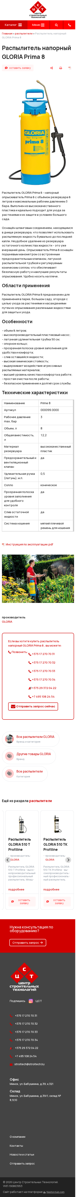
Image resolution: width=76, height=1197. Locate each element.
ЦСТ (39, 1001)
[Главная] (38, 17)
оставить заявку (20, 68)
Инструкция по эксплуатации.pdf (29, 544)
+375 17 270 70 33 (43, 671)
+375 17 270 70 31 (43, 654)
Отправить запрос (25, 943)
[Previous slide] (8, 860)
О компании (17, 1137)
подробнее (16, 889)
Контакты (16, 1146)
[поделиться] (51, 68)
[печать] (60, 68)
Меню (36, 25)
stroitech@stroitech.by (29, 1064)
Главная (7, 33)
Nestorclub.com (56, 1192)
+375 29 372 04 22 (43, 688)
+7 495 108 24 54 (43, 696)
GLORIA (7, 622)
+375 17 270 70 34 (43, 679)
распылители (24, 33)
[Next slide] (68, 860)
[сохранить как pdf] (69, 68)
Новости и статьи (22, 1154)
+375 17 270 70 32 (43, 662)
